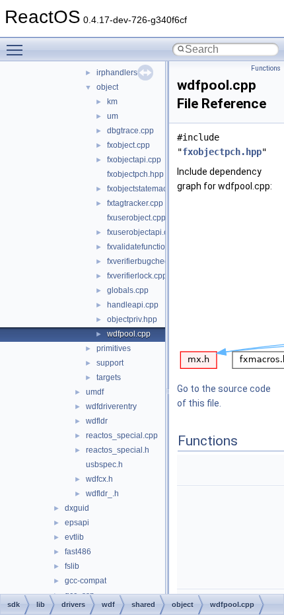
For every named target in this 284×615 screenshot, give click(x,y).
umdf (95, 392)
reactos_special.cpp (122, 435)
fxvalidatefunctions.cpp (148, 246)
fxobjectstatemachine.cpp (152, 188)
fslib (72, 566)
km (112, 101)
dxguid (77, 508)
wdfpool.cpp (129, 334)
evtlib (74, 537)
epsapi (77, 522)
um (112, 116)
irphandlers (116, 72)
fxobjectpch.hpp (135, 174)
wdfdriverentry (111, 406)
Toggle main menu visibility (17, 49)
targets (108, 377)
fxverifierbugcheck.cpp (147, 261)
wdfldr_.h (102, 493)
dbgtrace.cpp (130, 130)
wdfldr (97, 421)
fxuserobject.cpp (136, 217)
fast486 (78, 551)
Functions (266, 68)
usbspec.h (104, 464)
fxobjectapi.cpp (134, 159)
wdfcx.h (99, 479)
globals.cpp (128, 290)
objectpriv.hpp (132, 319)
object (107, 87)
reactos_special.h (117, 450)
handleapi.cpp (133, 304)
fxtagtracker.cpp (135, 203)
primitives (113, 348)
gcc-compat (85, 580)
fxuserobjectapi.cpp (142, 232)
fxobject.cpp (128, 145)
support (110, 363)
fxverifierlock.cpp (137, 275)
